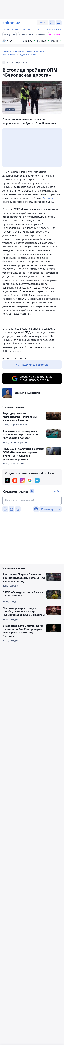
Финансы (27, 29)
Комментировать (50, 509)
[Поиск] (52, 22)
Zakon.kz (48, 198)
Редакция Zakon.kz (29, 54)
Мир (17, 29)
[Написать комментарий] (32, 500)
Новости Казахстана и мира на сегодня (23, 50)
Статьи (38, 29)
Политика (7, 29)
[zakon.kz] (11, 22)
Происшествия (53, 29)
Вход (59, 491)
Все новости (9, 54)
